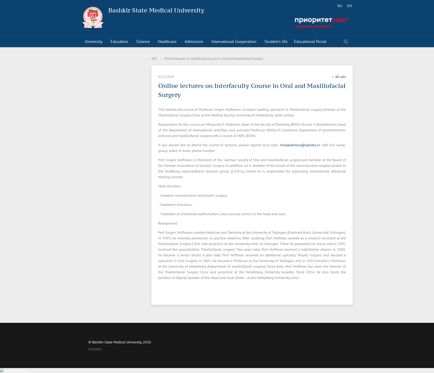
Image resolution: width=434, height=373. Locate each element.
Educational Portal (310, 41)
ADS (154, 59)
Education (119, 41)
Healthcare (167, 41)
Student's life (276, 41)
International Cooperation (233, 41)
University (93, 41)
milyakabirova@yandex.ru (300, 145)
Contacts (94, 349)
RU (339, 5)
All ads (340, 76)
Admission (194, 41)
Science (143, 41)
